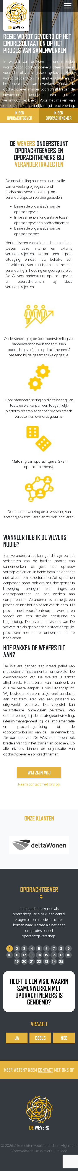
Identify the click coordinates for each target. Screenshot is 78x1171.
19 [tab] (17, 961)
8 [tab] (61, 948)
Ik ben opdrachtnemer (59, 115)
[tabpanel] (39, 1007)
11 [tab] (17, 955)
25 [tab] (61, 961)
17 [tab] (61, 955)
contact (45, 1070)
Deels (40, 1038)
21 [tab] (31, 961)
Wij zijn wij (39, 772)
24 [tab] (54, 961)
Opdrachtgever (39, 889)
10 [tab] (9, 955)
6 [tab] (46, 948)
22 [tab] (39, 961)
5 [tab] (39, 948)
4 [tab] (32, 948)
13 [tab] (31, 955)
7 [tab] (54, 948)
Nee (64, 1038)
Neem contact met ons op (39, 784)
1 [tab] (9, 948)
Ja (17, 1038)
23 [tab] (46, 961)
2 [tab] (17, 948)
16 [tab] (54, 955)
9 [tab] (68, 948)
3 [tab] (24, 948)
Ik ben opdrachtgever (19, 115)
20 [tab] (24, 961)
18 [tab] (68, 955)
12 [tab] (24, 955)
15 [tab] (46, 955)
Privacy (61, 1151)
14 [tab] (39, 955)
